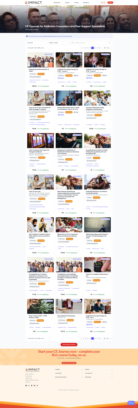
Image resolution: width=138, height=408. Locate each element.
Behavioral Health (48, 54)
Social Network (76, 288)
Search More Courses (69, 344)
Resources (86, 2)
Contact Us (27, 382)
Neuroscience (96, 248)
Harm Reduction (75, 165)
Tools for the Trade (35, 191)
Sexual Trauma (62, 82)
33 (107, 47)
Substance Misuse (73, 327)
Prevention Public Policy (35, 80)
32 (104, 47)
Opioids (32, 327)
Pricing (76, 2)
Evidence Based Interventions (43, 122)
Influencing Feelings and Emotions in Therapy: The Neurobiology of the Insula (97, 236)
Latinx (42, 290)
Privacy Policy (28, 376)
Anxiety (60, 124)
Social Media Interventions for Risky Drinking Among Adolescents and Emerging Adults (97, 151)
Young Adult (89, 124)
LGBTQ (69, 82)
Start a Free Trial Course (69, 363)
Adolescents (76, 124)
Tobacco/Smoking (47, 327)
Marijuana (32, 248)
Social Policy (46, 80)
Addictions (78, 92)
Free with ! (43, 86)
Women (96, 124)
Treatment (89, 82)
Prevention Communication (93, 165)
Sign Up (103, 2)
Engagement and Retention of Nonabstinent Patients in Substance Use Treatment (68, 151)
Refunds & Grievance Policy (32, 380)
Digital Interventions (41, 163)
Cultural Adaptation (34, 290)
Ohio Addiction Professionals (66, 316)
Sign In (110, 2)
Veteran (75, 82)
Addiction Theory (62, 327)
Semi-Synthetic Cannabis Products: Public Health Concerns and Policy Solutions (39, 236)
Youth (68, 208)
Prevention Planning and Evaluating (37, 124)
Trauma (60, 165)
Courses (67, 2)
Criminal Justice (68, 124)
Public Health (33, 82)
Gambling (103, 124)
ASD (73, 208)
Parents (88, 208)
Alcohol (96, 163)
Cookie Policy (28, 378)
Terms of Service (29, 374)
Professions (57, 2)
